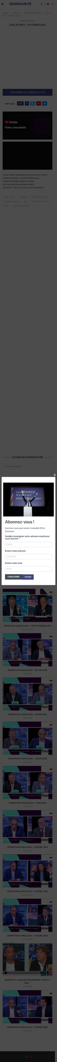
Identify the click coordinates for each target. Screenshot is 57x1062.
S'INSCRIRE (13, 577)
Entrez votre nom (13, 563)
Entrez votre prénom (15, 551)
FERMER (28, 577)
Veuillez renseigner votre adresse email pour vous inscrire (27, 537)
